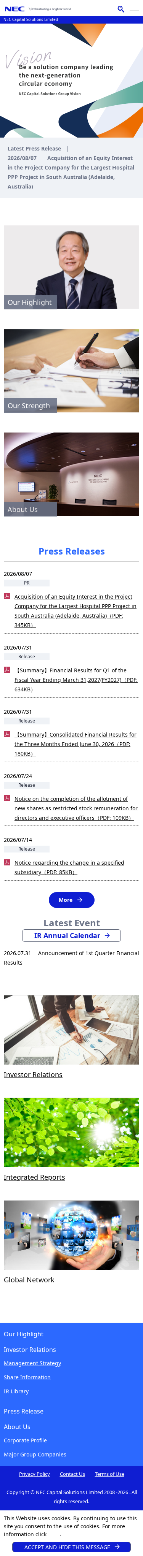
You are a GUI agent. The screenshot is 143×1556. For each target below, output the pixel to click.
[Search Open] (120, 9)
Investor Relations (33, 1074)
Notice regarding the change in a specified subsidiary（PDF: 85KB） (69, 867)
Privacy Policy (34, 1473)
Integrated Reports (34, 1177)
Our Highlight (23, 1334)
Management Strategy (32, 1363)
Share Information (27, 1377)
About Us (17, 1427)
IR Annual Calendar (67, 935)
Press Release (23, 1411)
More (65, 899)
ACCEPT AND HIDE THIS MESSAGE (67, 1547)
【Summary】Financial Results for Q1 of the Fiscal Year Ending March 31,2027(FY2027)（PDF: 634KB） (76, 680)
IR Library (16, 1391)
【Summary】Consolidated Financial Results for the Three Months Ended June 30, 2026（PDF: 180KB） (75, 744)
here (54, 1534)
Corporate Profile (25, 1440)
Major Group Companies (35, 1454)
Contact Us (72, 1473)
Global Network (29, 1279)
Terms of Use (109, 1473)
